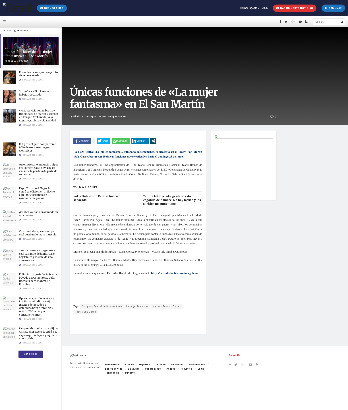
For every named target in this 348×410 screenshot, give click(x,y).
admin (76, 116)
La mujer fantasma (137, 306)
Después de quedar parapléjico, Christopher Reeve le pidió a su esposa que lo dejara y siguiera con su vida (38, 333)
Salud (201, 368)
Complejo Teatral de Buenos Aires (102, 306)
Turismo (130, 372)
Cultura (129, 364)
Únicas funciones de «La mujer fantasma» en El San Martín (28, 54)
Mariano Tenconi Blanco (167, 306)
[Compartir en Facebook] (82, 141)
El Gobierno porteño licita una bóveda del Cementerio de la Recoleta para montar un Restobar (38, 279)
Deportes (144, 364)
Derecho (160, 364)
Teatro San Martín (85, 312)
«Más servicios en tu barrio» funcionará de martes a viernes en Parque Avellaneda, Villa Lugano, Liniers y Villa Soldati (38, 115)
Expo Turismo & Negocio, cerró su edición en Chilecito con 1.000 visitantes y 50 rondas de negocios (37, 193)
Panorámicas (153, 368)
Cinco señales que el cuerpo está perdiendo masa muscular (38, 233)
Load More (30, 354)
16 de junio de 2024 (96, 116)
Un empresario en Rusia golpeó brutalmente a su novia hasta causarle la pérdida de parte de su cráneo (39, 169)
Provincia (186, 368)
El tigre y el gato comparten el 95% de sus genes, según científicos (38, 147)
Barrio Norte (112, 364)
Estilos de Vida (113, 368)
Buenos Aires (53, 8)
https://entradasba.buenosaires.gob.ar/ (174, 273)
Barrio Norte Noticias (296, 8)
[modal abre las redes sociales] (153, 141)
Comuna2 (335, 8)
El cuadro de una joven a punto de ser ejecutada (38, 74)
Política (170, 368)
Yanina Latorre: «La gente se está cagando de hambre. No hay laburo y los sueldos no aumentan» (37, 255)
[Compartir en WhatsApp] (121, 141)
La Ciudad (134, 368)
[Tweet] (103, 141)
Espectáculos (118, 116)
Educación (177, 364)
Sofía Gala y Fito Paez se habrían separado (34, 93)
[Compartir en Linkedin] (140, 141)
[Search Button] (342, 21)
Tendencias (112, 372)
